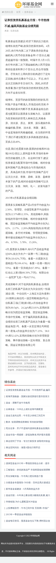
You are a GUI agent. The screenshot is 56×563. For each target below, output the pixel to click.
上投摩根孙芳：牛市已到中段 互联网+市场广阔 (27, 509)
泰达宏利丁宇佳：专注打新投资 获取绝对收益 (28, 441)
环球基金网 (35, 536)
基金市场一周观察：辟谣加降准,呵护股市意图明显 (28, 436)
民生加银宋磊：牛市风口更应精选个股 (24, 476)
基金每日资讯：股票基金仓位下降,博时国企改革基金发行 (28, 522)
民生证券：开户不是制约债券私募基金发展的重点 (27, 429)
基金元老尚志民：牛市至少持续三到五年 (25, 415)
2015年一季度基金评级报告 (19, 514)
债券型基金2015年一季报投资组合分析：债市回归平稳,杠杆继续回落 (27, 464)
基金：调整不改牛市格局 (18, 403)
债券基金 (28, 12)
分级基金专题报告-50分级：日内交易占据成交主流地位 (28, 483)
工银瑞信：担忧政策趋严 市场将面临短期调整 (28, 470)
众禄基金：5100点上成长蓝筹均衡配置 (24, 409)
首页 (18, 12)
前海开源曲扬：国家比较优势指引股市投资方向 (27, 397)
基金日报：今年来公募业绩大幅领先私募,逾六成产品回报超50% (28, 496)
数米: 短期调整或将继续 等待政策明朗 (24, 422)
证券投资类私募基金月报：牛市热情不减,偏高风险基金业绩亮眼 (28, 391)
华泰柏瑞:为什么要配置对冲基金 (21, 502)
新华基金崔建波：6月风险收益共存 (23, 489)
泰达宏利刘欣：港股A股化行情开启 (23, 447)
